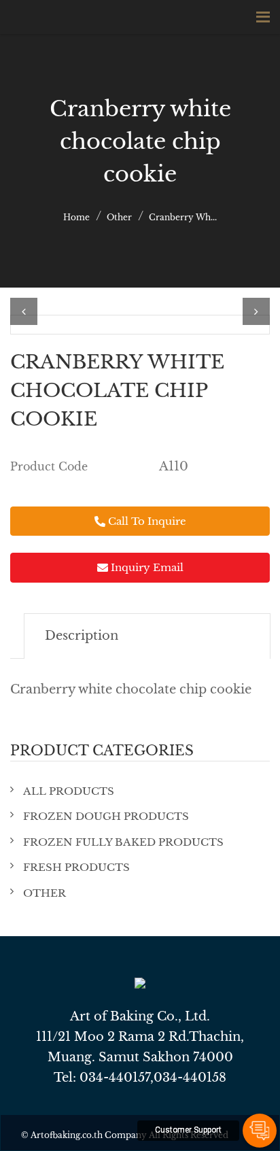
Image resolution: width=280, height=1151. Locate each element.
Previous (23, 311)
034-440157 (115, 1077)
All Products (68, 791)
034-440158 (190, 1077)
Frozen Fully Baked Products (123, 842)
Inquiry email (145, 567)
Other (119, 217)
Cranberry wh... (183, 217)
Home (76, 217)
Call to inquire (145, 521)
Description (81, 635)
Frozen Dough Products (106, 816)
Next (256, 311)
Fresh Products (76, 867)
